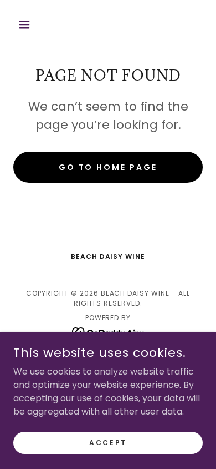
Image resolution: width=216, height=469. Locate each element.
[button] (27, 24)
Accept (107, 442)
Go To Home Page (108, 167)
